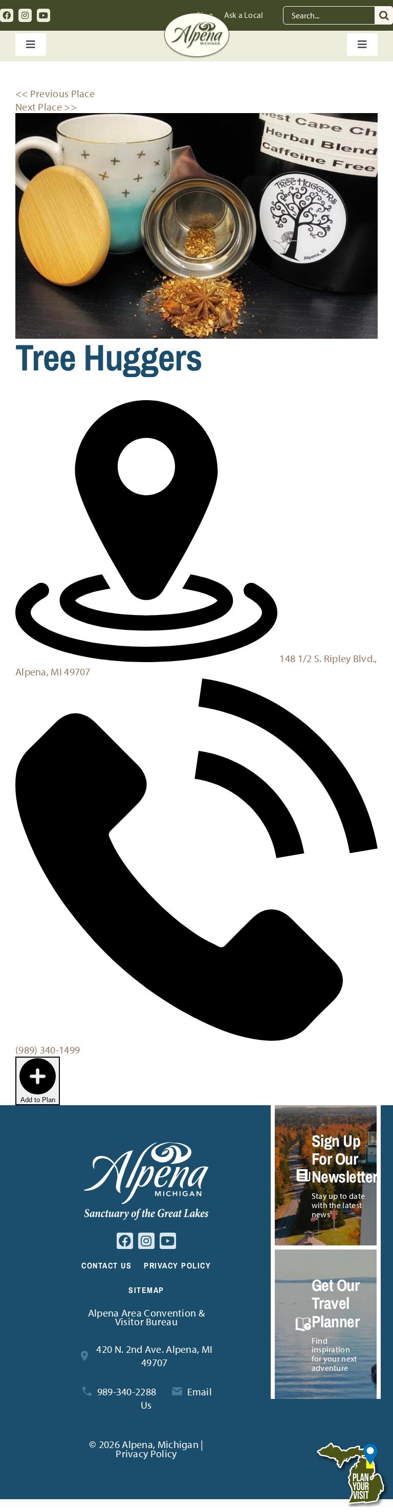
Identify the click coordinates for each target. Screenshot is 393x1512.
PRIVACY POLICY (177, 1265)
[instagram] (25, 15)
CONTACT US (106, 1265)
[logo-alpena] (196, 17)
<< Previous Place (55, 93)
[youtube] (43, 15)
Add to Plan (37, 1100)
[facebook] (6, 15)
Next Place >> (46, 106)
